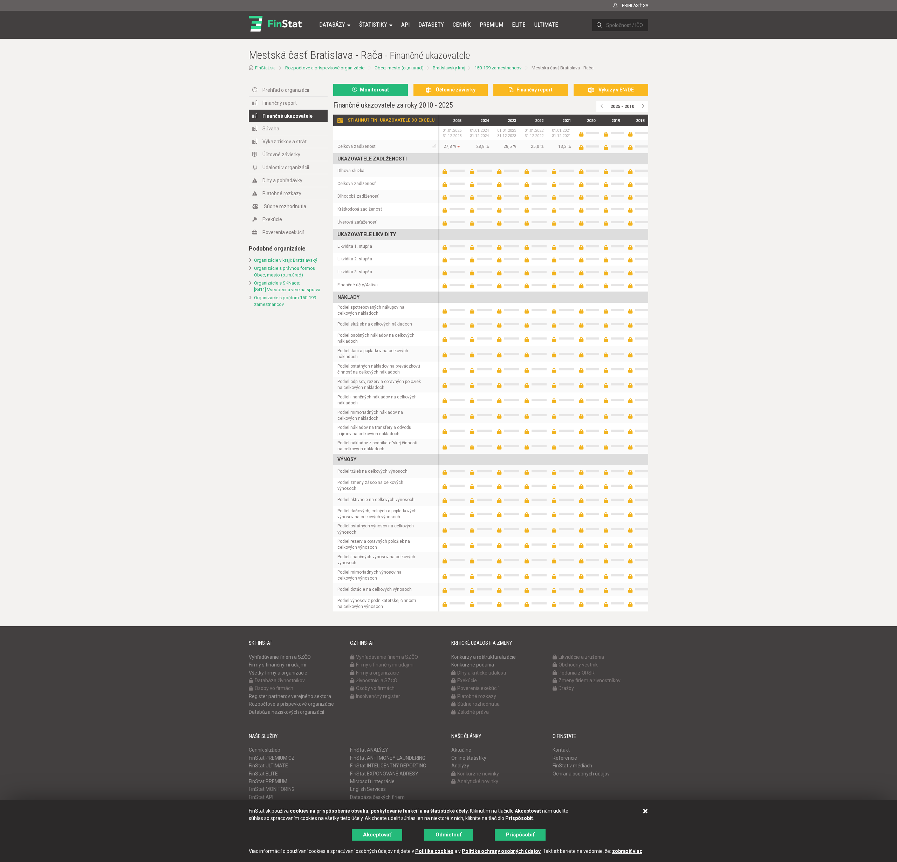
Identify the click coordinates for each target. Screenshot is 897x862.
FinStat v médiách (572, 765)
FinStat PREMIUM (268, 781)
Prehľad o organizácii (285, 90)
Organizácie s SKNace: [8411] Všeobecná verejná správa (287, 286)
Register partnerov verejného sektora (290, 696)
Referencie (565, 758)
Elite (519, 24)
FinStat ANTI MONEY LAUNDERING (387, 758)
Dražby (566, 688)
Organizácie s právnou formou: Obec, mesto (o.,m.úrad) (285, 272)
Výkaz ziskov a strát (284, 141)
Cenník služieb (264, 750)
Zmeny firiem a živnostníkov (590, 680)
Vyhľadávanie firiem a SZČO (280, 657)
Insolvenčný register (378, 696)
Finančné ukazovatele (287, 116)
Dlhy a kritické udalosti (481, 673)
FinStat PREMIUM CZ (272, 758)
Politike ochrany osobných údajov (501, 851)
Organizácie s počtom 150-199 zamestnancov (285, 301)
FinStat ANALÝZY (369, 750)
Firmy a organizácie (377, 673)
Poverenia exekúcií (283, 232)
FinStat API (261, 797)
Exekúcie (272, 219)
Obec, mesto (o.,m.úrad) (399, 67)
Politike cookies (434, 851)
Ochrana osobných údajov (581, 774)
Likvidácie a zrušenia (581, 657)
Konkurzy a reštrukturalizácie (483, 657)
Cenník (462, 24)
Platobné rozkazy (281, 193)
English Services (368, 789)
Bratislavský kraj (449, 67)
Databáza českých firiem (377, 797)
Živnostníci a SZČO (376, 680)
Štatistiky (373, 24)
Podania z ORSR (577, 673)
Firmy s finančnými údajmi (277, 665)
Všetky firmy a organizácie (278, 673)
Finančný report (279, 103)
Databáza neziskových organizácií (286, 712)
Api (405, 24)
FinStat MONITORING (272, 789)
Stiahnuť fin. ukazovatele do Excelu (391, 120)
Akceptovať (377, 835)
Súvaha (270, 128)
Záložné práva (473, 712)
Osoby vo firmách (274, 688)
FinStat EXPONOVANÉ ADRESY (384, 774)
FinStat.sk (265, 67)
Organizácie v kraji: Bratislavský (285, 260)
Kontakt (561, 750)
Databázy (332, 24)
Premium (491, 24)
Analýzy (460, 765)
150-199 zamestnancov (497, 67)
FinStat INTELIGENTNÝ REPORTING (388, 765)
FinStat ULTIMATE (268, 765)
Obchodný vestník (578, 665)
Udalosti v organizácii (285, 167)
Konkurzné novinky (478, 774)
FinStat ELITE (263, 774)
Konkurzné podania (472, 665)
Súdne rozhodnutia (285, 206)
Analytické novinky (477, 781)
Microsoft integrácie (372, 781)
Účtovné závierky (281, 154)
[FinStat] (275, 29)
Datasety (431, 24)
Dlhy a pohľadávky (282, 180)
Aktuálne (461, 750)
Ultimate (546, 24)
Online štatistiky (468, 758)
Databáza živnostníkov (280, 680)
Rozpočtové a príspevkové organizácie (324, 67)
